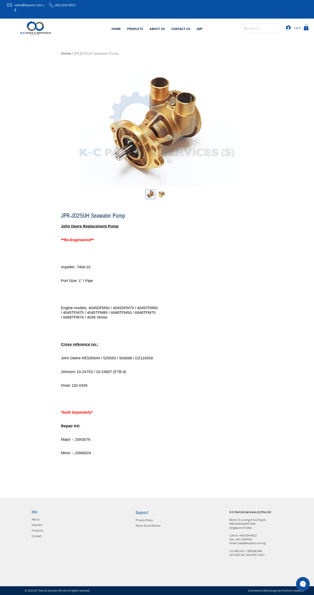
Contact (37, 536)
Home (66, 53)
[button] (306, 27)
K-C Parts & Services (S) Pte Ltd (250, 512)
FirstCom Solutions (293, 590)
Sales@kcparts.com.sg (252, 543)
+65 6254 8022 (248, 535)
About (36, 519)
